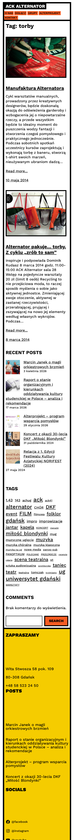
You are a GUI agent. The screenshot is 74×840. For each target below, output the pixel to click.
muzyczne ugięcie (20, 540)
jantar (12, 527)
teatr (11, 572)
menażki (54, 528)
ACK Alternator (25, 6)
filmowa (39, 514)
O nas (9, 13)
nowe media (32, 549)
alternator (19, 507)
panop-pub (50, 549)
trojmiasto (51, 572)
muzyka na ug (14, 549)
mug (53, 534)
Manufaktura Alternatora (35, 88)
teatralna (24, 572)
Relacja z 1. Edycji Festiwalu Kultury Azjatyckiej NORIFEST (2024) (43, 458)
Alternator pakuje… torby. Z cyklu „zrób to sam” (36, 249)
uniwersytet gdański (33, 578)
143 (17, 500)
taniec (59, 565)
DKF (51, 507)
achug (26, 500)
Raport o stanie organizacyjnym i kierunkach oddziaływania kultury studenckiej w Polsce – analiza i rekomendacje (34, 391)
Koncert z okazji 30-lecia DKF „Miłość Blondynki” (45, 436)
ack (38, 499)
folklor (54, 513)
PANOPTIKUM (15, 554)
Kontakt (11, 17)
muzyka (44, 539)
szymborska (44, 566)
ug (62, 571)
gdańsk (15, 520)
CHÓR (39, 507)
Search (56, 621)
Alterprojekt (49, 13)
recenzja (63, 554)
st (51, 560)
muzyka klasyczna (46, 545)
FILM (25, 514)
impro (32, 521)
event (11, 513)
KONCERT (42, 527)
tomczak (37, 572)
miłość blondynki (27, 533)
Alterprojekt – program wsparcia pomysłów (44, 418)
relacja (9, 560)
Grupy (32, 13)
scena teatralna (31, 559)
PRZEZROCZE (49, 554)
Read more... (17, 171)
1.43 (9, 500)
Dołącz (20, 13)
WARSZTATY (12, 585)
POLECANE (33, 554)
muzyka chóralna (18, 545)
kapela (27, 527)
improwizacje (50, 521)
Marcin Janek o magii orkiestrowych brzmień (44, 364)
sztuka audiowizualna (21, 565)
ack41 (48, 500)
